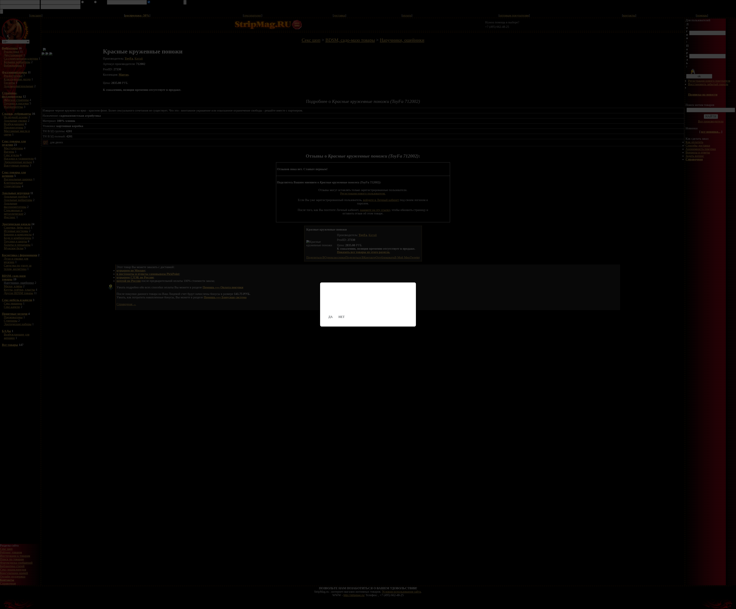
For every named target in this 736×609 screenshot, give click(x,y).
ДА (330, 316)
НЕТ (341, 316)
